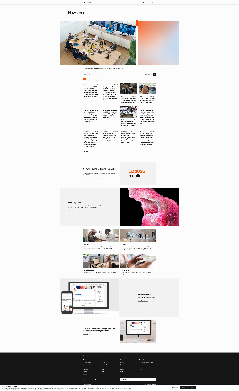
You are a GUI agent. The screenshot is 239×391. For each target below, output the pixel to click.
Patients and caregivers (87, 362)
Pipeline (121, 362)
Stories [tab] (114, 78)
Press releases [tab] (90, 78)
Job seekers (85, 369)
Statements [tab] (108, 78)
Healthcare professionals (88, 364)
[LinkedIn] (84, 379)
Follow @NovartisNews (143, 300)
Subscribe (85, 334)
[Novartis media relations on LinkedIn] (138, 331)
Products (122, 364)
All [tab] (84, 78)
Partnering (122, 369)
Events (121, 371)
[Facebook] (87, 379)
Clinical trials (122, 366)
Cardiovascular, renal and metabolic (146, 362)
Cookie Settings (175, 387)
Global (146, 2)
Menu (154, 2)
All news (86, 151)
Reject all (183, 387)
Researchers (85, 366)
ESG (103, 369)
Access (103, 366)
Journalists (85, 371)
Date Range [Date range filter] (148, 74)
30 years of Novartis (106, 364)
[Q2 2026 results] (138, 173)
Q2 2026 (103, 362)
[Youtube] (96, 379)
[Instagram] (93, 379)
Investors (85, 373)
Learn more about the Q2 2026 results (92, 178)
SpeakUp (103, 371)
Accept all (192, 387)
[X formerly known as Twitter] (90, 379)
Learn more (70, 210)
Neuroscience (142, 366)
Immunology (141, 364)
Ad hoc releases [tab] (99, 78)
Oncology (141, 369)
